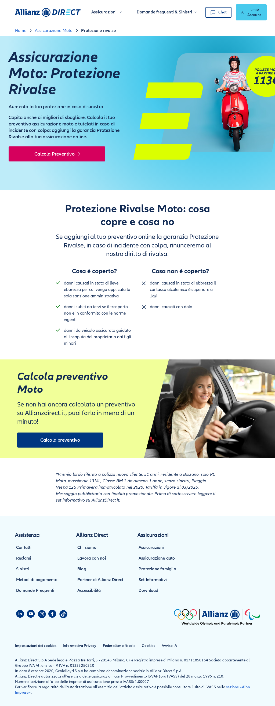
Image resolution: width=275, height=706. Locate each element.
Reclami (23, 558)
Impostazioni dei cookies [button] (35, 645)
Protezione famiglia (157, 569)
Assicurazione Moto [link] (54, 30)
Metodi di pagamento (36, 579)
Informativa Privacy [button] (79, 645)
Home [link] (20, 30)
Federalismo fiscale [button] (119, 645)
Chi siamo (86, 547)
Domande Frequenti (35, 590)
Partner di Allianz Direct (100, 579)
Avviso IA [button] (169, 645)
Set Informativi (153, 579)
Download (148, 590)
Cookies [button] (148, 645)
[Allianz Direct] (48, 12)
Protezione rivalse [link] (98, 30)
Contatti (24, 547)
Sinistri (23, 569)
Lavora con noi (91, 558)
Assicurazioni (151, 547)
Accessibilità (89, 590)
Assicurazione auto (157, 558)
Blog (81, 569)
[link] (251, 12)
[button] (106, 12)
